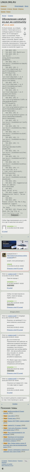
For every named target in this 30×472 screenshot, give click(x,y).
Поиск (8, 12)
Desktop (10, 15)
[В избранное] (25, 28)
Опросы (21, 9)
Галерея (3, 9)
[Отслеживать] (25, 33)
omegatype (10, 226)
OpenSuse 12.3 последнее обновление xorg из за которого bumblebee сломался (13, 438)
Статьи (9, 9)
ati (8, 25)
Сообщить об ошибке (7, 464)
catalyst (12, 25)
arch (5, 25)
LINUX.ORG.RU (8, 2)
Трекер (3, 12)
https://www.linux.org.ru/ (7, 465)
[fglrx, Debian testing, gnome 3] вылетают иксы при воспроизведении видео (15, 445)
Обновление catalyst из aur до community (14, 20)
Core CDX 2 (11, 416)
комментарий (12, 274)
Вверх (26, 461)
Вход (26, 6)
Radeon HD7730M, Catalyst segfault (18, 421)
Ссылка (4, 231)
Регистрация (19, 6)
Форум (15, 9)
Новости (3, 6)
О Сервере (4, 460)
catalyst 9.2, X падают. (14, 425)
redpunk (9, 264)
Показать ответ (12, 268)
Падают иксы (12, 418)
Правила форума (12, 460)
